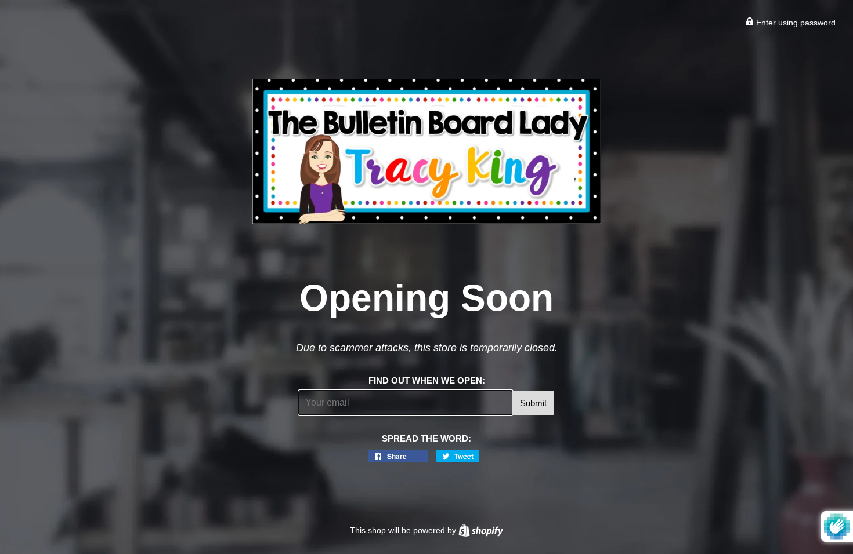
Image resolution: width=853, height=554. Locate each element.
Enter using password (795, 22)
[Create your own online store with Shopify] (480, 530)
